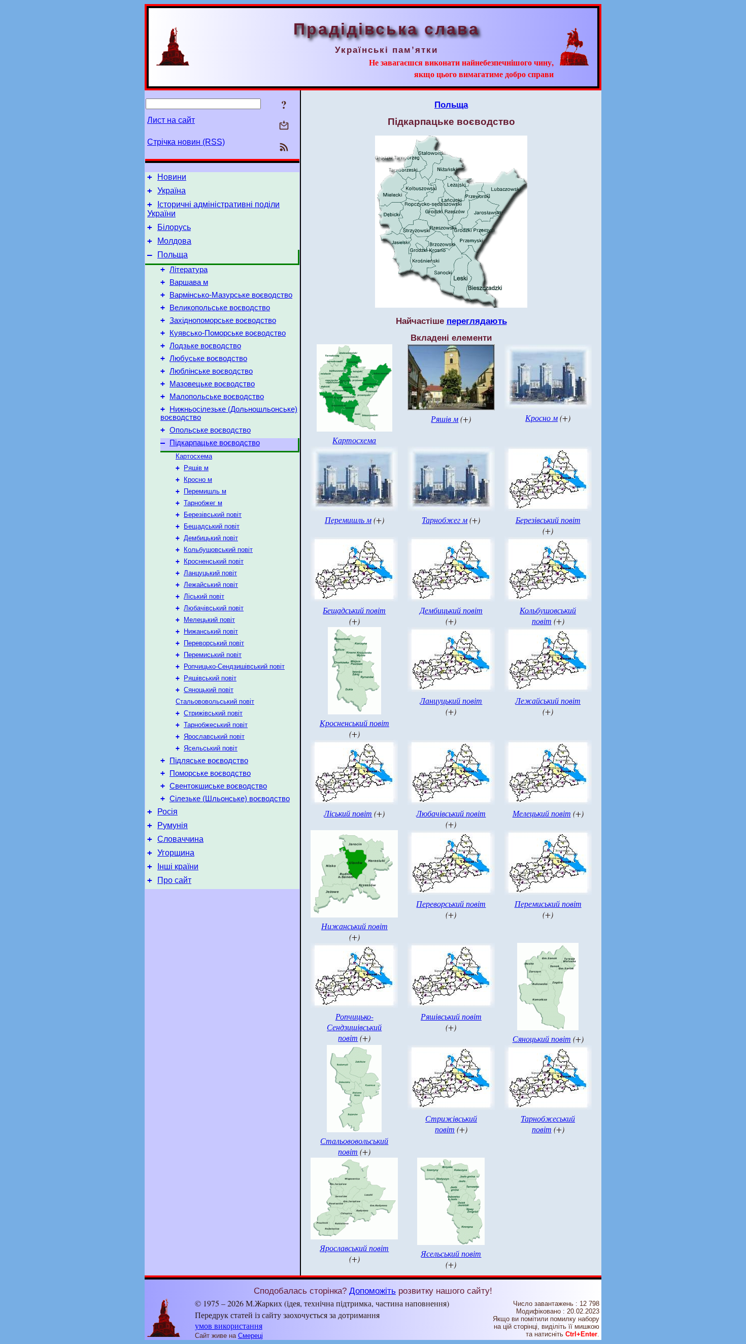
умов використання (228, 1325)
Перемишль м (205, 491)
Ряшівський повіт (210, 678)
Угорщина (175, 852)
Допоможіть (372, 1291)
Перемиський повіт (213, 655)
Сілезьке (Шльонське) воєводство (229, 799)
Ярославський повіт (214, 736)
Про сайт (174, 880)
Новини (171, 177)
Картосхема (194, 456)
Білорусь (174, 227)
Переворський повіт (214, 643)
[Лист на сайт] (284, 126)
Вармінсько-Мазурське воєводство (230, 295)
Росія (167, 811)
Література (188, 270)
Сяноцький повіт (208, 690)
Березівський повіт (213, 514)
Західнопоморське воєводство (222, 320)
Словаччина (180, 839)
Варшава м (188, 282)
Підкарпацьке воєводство (214, 443)
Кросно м (198, 479)
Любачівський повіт (214, 608)
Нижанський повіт (211, 631)
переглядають (477, 321)
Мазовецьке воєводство (212, 384)
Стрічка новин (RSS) (186, 142)
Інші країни (177, 866)
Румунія (172, 825)
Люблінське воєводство (211, 371)
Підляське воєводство (208, 761)
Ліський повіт (204, 596)
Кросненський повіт (214, 561)
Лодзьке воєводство (205, 346)
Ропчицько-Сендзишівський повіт (234, 666)
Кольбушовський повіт (218, 549)
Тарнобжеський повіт (216, 725)
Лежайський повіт (211, 584)
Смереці (250, 1335)
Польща (172, 254)
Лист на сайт (171, 120)
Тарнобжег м (203, 503)
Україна (171, 190)
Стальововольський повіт (215, 701)
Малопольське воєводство (216, 396)
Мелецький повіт (209, 620)
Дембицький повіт (211, 538)
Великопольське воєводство (219, 308)
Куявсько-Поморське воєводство (227, 333)
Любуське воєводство (208, 358)
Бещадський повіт (212, 526)
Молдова (174, 241)
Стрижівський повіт (213, 713)
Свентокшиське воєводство (218, 786)
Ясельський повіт (211, 748)
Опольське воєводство (210, 430)
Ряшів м (196, 468)
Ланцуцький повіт (210, 573)
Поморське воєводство (210, 773)
